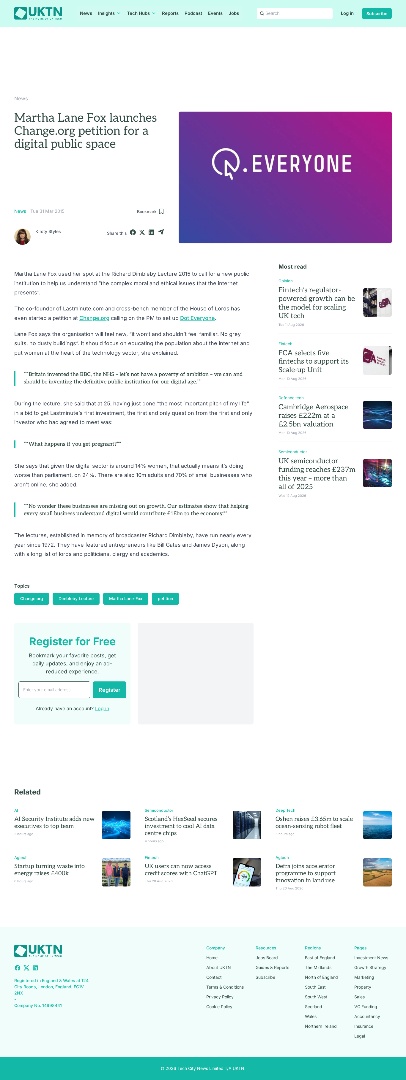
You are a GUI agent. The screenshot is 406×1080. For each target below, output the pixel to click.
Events (215, 13)
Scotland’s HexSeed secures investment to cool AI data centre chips (181, 826)
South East (315, 986)
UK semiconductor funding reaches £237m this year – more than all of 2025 (316, 474)
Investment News (371, 957)
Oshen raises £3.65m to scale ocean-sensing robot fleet (314, 823)
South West (316, 996)
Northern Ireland (321, 1026)
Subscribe (376, 13)
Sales (359, 996)
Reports (170, 13)
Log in (347, 13)
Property (362, 986)
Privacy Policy (220, 996)
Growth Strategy (370, 967)
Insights (106, 13)
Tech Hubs (138, 13)
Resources (266, 947)
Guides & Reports (272, 967)
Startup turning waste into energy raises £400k (49, 870)
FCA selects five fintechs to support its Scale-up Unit (313, 362)
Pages (360, 947)
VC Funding (365, 1006)
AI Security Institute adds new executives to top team (54, 823)
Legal (359, 1035)
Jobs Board (267, 957)
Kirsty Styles (48, 231)
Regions (313, 947)
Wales (311, 1016)
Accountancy (367, 1016)
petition (165, 598)
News (86, 13)
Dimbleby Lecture (76, 598)
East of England (320, 957)
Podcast (193, 13)
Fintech (285, 343)
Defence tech (291, 397)
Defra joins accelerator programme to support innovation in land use (306, 873)
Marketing (364, 977)
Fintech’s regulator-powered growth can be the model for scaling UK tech (316, 303)
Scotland (313, 1006)
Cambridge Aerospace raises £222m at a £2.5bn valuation (313, 416)
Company (215, 947)
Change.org (94, 318)
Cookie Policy (219, 1006)
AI (16, 810)
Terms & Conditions (225, 986)
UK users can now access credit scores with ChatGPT (181, 870)
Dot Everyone (197, 318)
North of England (321, 977)
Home (212, 957)
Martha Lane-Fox (125, 598)
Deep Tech (285, 810)
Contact (214, 977)
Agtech (21, 857)
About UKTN (218, 967)
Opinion (285, 280)
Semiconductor (292, 451)
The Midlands (318, 967)
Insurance (363, 1026)
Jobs (234, 13)
